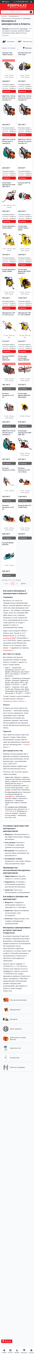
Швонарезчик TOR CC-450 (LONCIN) (24, 313)
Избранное (24, 1352)
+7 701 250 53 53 (20, 966)
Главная (4, 1352)
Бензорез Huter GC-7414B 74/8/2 (25, 506)
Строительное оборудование (12, 18)
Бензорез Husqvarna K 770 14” (8, 395)
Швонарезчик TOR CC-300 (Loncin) (8, 313)
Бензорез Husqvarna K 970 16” (8, 507)
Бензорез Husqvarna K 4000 (8, 469)
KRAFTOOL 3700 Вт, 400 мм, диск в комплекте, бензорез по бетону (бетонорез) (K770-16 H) (9, 433)
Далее (23, 583)
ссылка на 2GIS (9, 638)
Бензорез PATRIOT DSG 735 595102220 (8, 358)
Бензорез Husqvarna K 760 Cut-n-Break (24, 470)
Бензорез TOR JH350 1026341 (7, 53)
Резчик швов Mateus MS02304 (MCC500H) (24, 395)
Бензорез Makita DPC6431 (8, 543)
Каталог (4, 16)
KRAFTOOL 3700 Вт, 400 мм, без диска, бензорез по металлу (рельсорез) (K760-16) (25, 141)
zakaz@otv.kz (10, 796)
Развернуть (5, 35)
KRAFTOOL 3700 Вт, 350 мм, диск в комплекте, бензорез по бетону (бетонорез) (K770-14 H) (9, 141)
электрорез (23, 28)
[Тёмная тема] (31, 1)
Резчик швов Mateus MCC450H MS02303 (24, 271)
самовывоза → (8, 650)
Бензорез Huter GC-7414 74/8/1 (25, 53)
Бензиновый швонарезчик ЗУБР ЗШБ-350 (24, 432)
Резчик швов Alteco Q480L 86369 (9, 270)
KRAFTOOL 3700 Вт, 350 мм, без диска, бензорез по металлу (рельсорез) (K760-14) (25, 98)
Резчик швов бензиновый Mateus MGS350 (23, 358)
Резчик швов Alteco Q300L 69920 (9, 227)
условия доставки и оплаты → (14, 701)
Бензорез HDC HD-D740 (24, 183)
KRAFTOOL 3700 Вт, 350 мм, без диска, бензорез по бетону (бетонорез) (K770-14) (9, 98)
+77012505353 (8, 974)
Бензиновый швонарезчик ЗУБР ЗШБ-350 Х (8, 184)
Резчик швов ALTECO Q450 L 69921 (23, 228)
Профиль (16, 1352)
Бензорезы (27, 18)
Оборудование (13, 16)
